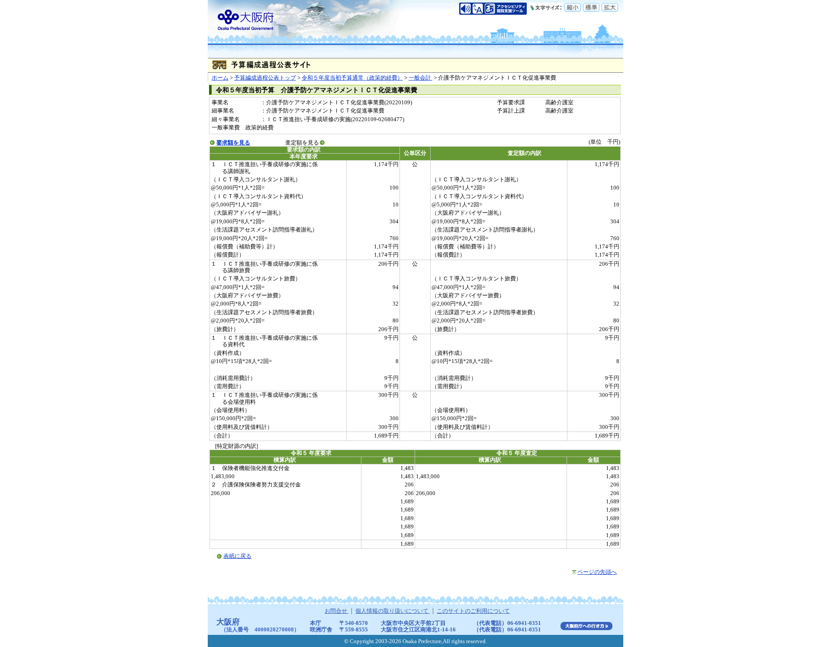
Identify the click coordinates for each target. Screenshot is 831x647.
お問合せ (336, 611)
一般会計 (420, 78)
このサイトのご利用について (473, 611)
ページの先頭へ (597, 572)
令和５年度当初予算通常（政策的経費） (352, 78)
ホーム (220, 78)
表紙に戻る (237, 556)
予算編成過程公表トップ (265, 78)
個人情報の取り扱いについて (392, 611)
